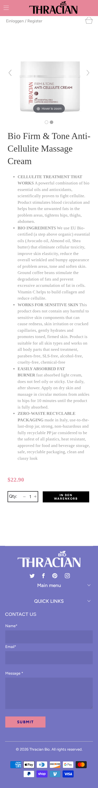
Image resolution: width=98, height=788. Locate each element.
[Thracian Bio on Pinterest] (54, 575)
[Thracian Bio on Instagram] (67, 575)
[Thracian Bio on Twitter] (32, 575)
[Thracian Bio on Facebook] (43, 575)
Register (34, 21)
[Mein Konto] (4, 7)
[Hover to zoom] (49, 74)
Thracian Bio (39, 749)
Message (14, 673)
